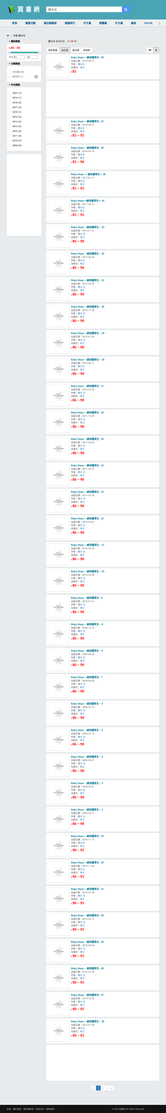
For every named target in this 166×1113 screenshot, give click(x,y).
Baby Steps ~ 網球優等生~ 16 (87, 412)
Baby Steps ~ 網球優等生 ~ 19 (87, 333)
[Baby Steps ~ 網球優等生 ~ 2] (58, 766)
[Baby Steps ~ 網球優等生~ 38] (58, 67)
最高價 (75, 50)
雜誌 (133, 23)
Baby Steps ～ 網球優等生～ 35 (88, 174)
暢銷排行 (70, 23)
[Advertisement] (103, 98)
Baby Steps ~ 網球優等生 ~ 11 (87, 545)
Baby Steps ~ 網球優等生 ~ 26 (87, 1021)
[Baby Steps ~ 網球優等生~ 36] (58, 157)
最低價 (64, 50)
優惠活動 (30, 23)
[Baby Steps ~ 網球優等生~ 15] (58, 448)
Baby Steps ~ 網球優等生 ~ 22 (87, 253)
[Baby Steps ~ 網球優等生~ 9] (58, 607)
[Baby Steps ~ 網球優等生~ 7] (58, 686)
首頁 (14, 23)
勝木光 (82, 64)
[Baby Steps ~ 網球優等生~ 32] (58, 872)
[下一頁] (107, 1088)
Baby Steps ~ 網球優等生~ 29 (87, 941)
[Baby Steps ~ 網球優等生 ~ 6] (58, 660)
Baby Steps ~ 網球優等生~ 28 (87, 968)
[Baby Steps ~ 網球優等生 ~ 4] (58, 713)
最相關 (86, 50)
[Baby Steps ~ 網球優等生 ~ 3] (58, 792)
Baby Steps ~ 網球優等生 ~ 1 (87, 809)
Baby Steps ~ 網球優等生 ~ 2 (87, 756)
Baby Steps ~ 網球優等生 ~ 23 (87, 227)
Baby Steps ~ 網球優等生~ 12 (87, 518)
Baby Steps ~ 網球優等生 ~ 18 (87, 359)
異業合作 (40, 1108)
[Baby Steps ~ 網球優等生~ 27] (58, 1004)
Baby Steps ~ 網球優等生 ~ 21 (87, 280)
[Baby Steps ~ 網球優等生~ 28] (58, 978)
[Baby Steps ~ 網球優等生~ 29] (58, 951)
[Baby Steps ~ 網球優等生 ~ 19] (58, 342)
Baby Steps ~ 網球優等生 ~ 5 (87, 730)
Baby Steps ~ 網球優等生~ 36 (87, 147)
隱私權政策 (28, 1108)
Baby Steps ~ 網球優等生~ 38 (87, 57)
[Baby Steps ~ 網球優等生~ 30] (58, 925)
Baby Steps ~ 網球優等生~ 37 (87, 121)
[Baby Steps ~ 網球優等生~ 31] (58, 898)
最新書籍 (52, 50)
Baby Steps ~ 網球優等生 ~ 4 (87, 703)
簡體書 (103, 23)
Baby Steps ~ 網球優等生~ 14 (87, 465)
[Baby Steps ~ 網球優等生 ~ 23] (58, 236)
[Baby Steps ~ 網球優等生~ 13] (58, 501)
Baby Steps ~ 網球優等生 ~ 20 (87, 306)
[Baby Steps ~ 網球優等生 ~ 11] (58, 554)
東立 (83, 67)
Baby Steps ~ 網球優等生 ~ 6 (87, 650)
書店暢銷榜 (50, 23)
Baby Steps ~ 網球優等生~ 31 (87, 889)
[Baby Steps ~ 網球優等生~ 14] (58, 475)
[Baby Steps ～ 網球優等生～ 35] (58, 183)
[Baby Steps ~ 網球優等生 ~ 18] (58, 369)
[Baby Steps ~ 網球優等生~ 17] (58, 395)
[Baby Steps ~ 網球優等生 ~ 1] (58, 819)
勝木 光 (81, 233)
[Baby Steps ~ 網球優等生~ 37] (58, 131)
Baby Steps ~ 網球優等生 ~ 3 (87, 783)
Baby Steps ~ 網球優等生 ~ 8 (87, 624)
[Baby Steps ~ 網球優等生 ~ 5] (58, 739)
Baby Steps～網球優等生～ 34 (87, 200)
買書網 (122, 1108)
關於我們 (17, 1108)
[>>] (111, 1088)
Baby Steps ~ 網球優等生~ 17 (87, 386)
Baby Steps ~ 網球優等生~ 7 (86, 677)
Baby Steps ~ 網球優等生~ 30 (87, 915)
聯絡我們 (50, 1108)
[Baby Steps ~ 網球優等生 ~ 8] (58, 633)
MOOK (148, 23)
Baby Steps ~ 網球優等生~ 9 (86, 597)
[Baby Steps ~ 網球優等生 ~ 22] (58, 263)
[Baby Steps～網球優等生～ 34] (58, 210)
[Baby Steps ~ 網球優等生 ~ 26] (58, 1031)
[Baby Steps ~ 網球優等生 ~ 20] (58, 316)
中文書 (87, 23)
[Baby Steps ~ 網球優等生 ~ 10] (58, 581)
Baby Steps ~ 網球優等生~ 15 (87, 439)
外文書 (119, 23)
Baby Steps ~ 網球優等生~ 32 (87, 862)
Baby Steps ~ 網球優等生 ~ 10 (87, 571)
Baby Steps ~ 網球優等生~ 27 (87, 995)
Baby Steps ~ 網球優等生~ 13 (87, 491)
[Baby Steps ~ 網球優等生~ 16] (58, 422)
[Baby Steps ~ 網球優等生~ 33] (58, 845)
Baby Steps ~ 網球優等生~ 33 (87, 836)
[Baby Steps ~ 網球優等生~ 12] (58, 528)
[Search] (126, 9)
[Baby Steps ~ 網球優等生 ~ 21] (58, 289)
